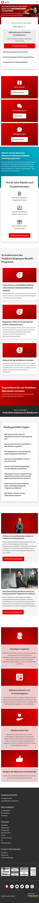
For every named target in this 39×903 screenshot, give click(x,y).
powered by (31, 893)
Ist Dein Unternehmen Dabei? (13, 559)
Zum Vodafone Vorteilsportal (19, 46)
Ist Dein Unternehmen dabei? (19, 235)
